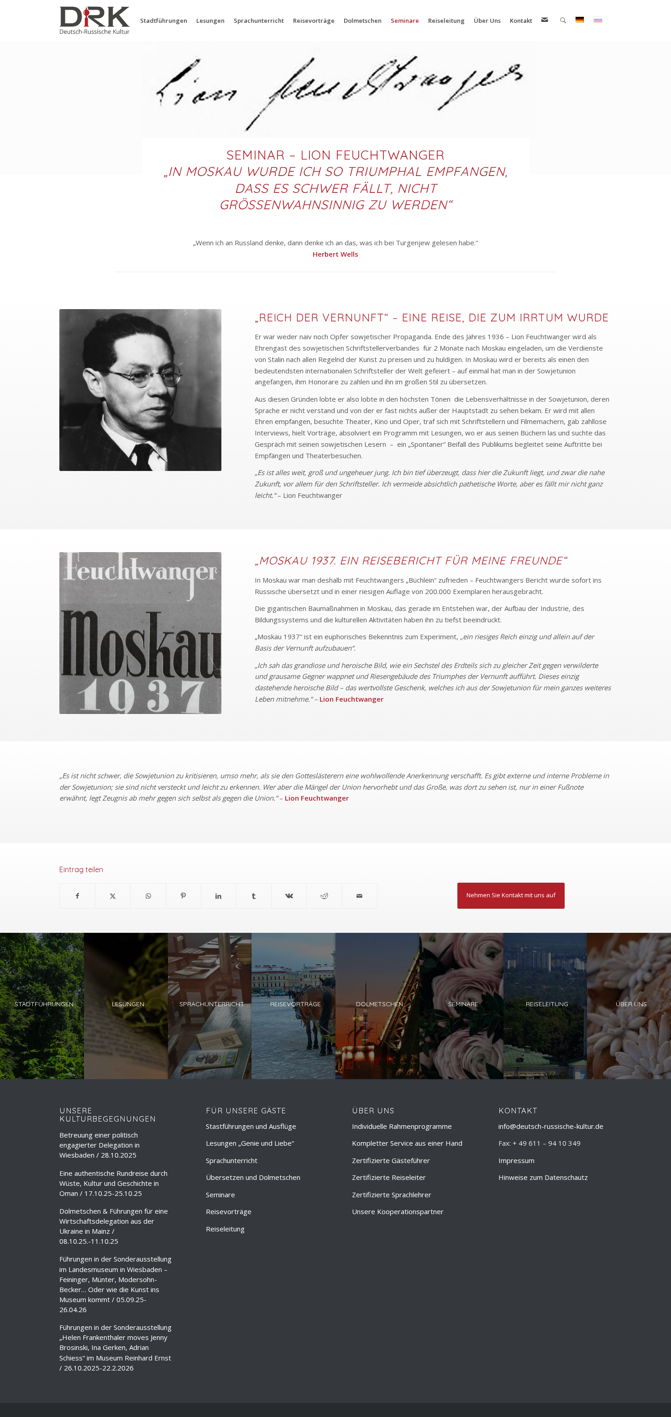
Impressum (516, 1160)
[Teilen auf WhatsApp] (148, 896)
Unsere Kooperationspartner (398, 1211)
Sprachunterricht (231, 1160)
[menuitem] (164, 20)
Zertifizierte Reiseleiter (389, 1177)
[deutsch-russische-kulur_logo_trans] (94, 20)
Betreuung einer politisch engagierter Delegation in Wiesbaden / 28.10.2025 (99, 1144)
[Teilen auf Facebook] (77, 896)
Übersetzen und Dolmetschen (253, 1177)
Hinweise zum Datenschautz (543, 1177)
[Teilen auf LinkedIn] (218, 896)
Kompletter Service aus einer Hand (407, 1143)
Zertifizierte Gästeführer (391, 1160)
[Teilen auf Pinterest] (183, 896)
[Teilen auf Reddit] (324, 896)
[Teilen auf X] (112, 896)
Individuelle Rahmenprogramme (402, 1126)
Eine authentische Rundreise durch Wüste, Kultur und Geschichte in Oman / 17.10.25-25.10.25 (113, 1183)
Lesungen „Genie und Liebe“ (250, 1143)
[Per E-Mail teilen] (359, 896)
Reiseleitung (225, 1228)
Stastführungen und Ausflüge (251, 1126)
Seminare (220, 1194)
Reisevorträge (229, 1211)
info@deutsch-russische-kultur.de (550, 1126)
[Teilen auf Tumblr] (253, 896)
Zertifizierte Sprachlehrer (391, 1194)
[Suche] (563, 20)
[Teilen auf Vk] (289, 896)
